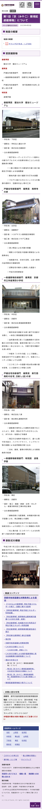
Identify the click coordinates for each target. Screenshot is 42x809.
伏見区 (17, 744)
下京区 (8, 740)
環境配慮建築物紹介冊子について (19, 683)
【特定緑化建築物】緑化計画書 (18, 635)
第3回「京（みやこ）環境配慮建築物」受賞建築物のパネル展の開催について (21, 677)
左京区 (24, 732)
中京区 (8, 736)
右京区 (24, 740)
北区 (8, 732)
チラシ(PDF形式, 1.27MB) (20, 44)
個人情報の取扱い (29, 755)
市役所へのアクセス (9, 773)
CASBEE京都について (14, 647)
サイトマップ (26, 759)
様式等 (8, 639)
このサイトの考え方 (11, 755)
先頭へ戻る (35, 806)
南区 (16, 740)
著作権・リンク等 (10, 759)
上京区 (15, 732)
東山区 (17, 736)
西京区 (8, 744)
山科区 (25, 736)
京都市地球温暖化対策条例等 (17, 643)
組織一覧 (22, 773)
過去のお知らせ (11, 660)
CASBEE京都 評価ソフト (17, 650)
